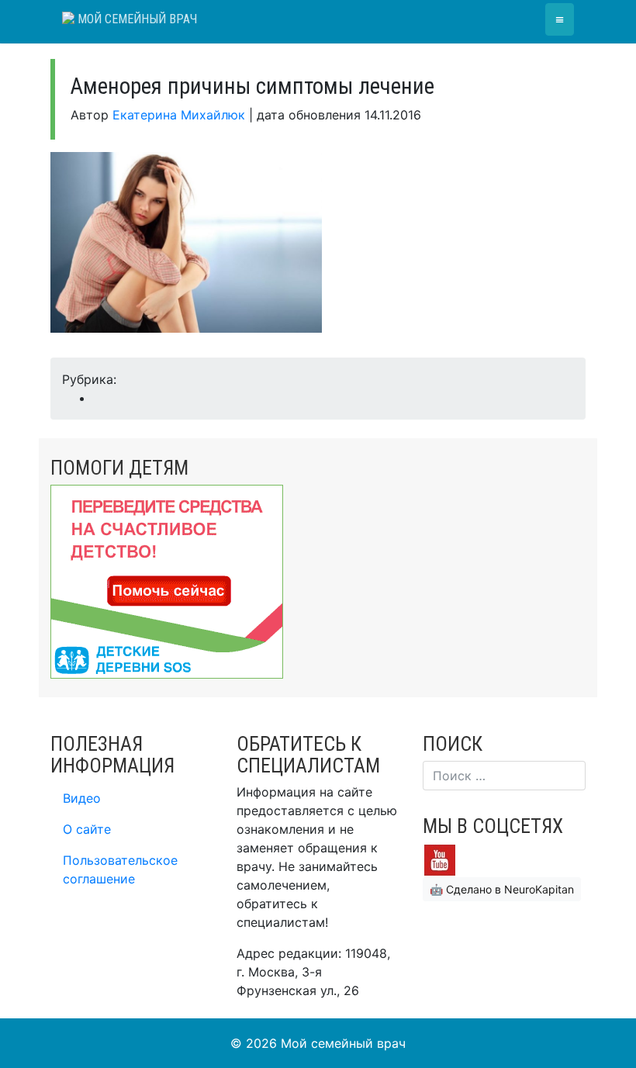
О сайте (87, 829)
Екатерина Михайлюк (178, 115)
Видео (82, 798)
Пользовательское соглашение (120, 869)
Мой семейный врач (135, 19)
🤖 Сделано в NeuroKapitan (502, 889)
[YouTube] (440, 858)
